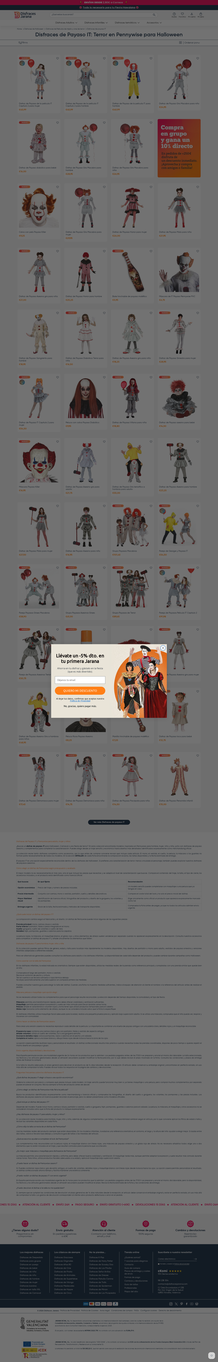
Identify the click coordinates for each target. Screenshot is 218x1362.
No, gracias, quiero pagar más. (80, 706)
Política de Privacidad (80, 700)
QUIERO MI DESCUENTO (80, 690)
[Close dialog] (163, 648)
